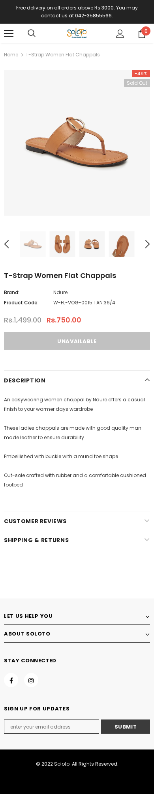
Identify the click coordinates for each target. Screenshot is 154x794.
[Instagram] (31, 680)
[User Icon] (120, 34)
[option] (77, 143)
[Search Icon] (32, 33)
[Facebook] (11, 680)
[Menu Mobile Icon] (8, 33)
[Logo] (77, 33)
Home (11, 54)
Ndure (60, 292)
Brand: (11, 292)
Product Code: (21, 302)
